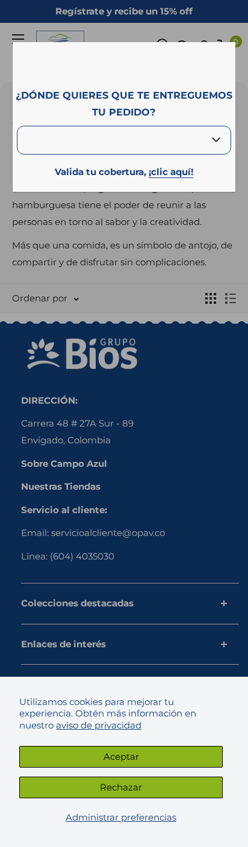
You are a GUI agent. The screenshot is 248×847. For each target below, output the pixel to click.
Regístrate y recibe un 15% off (124, 11)
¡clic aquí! (171, 171)
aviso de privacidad (98, 725)
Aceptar (121, 756)
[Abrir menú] (18, 39)
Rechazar (121, 787)
